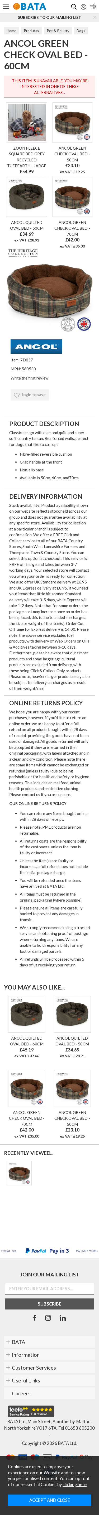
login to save (33, 394)
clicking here (75, 1484)
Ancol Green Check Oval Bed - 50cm (72, 154)
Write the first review (29, 378)
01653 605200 (80, 1428)
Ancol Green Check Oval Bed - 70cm (72, 228)
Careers (21, 1393)
